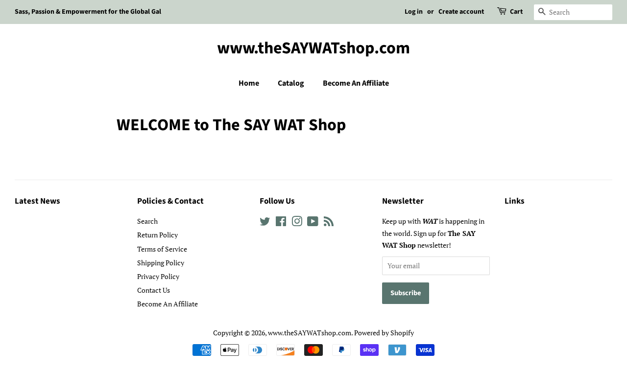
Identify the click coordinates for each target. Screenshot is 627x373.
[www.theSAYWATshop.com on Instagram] (296, 223)
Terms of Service (162, 249)
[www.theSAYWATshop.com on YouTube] (312, 223)
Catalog (291, 83)
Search (147, 221)
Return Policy (157, 234)
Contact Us (153, 290)
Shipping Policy (160, 262)
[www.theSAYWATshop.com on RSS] (328, 223)
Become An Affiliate (356, 83)
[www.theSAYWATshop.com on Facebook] (281, 223)
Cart (516, 12)
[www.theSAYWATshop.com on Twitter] (265, 223)
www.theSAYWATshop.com (313, 49)
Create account (461, 12)
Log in (414, 12)
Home (249, 83)
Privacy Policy (158, 276)
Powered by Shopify (384, 332)
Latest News (37, 201)
